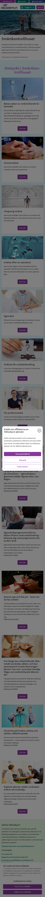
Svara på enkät (21, 454)
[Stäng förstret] (39, 430)
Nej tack (22, 460)
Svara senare (22, 467)
